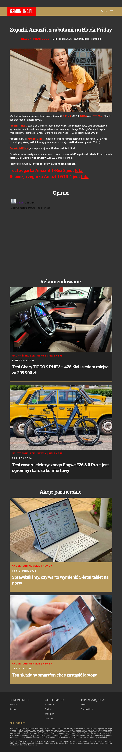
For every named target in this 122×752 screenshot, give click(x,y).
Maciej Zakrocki (91, 38)
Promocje (41, 38)
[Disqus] (61, 235)
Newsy (26, 38)
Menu (105, 11)
